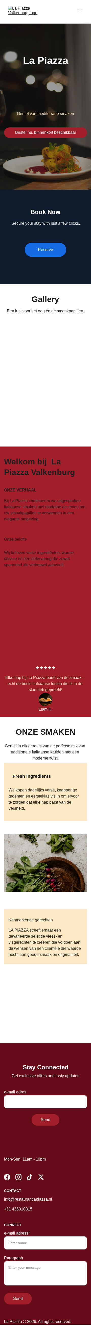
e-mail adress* (17, 1233)
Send (45, 1119)
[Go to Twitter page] (41, 1177)
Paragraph (13, 1258)
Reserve (45, 250)
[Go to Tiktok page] (30, 1177)
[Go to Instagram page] (18, 1177)
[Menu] (80, 12)
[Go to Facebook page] (7, 1177)
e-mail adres (15, 1092)
